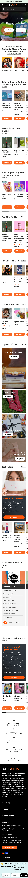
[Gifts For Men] (7, 62)
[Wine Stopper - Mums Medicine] (7, 527)
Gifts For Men (7, 70)
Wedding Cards (8, 600)
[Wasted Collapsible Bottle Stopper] (7, 142)
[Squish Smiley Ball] (7, 186)
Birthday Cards (8, 594)
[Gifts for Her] (19, 62)
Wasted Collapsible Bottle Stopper (7, 152)
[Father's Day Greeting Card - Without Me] (7, 95)
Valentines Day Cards (10, 610)
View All (23, 344)
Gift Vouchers (14, 517)
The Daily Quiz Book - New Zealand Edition (19, 280)
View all (4, 87)
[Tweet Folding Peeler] (19, 142)
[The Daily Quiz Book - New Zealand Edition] (19, 270)
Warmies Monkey (5, 323)
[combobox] (14, 9)
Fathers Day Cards (9, 607)
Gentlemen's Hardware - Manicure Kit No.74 (18, 107)
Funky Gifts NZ (8, 857)
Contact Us (14, 677)
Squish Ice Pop (19, 322)
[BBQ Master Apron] (7, 270)
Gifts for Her (19, 70)
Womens (6, 32)
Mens (16, 32)
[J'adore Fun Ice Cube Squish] (19, 186)
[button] (25, 5)
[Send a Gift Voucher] (14, 483)
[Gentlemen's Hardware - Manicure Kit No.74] (19, 95)
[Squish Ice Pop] (19, 313)
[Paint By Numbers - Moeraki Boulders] (19, 527)
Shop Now (14, 357)
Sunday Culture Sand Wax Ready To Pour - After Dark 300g (19, 238)
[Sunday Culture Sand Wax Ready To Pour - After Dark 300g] (19, 226)
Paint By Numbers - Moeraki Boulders (17, 539)
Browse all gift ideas (14, 54)
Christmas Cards (9, 614)
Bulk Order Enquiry (9, 847)
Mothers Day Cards (9, 604)
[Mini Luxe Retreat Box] (19, 688)
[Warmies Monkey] (7, 313)
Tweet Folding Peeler (19, 151)
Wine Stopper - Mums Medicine (7, 537)
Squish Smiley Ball (6, 195)
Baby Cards (7, 597)
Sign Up (24, 875)
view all (4, 567)
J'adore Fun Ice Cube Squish (19, 195)
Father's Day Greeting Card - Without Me (6, 106)
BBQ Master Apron (6, 279)
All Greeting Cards (9, 591)
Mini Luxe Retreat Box (18, 697)
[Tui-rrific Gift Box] (7, 688)
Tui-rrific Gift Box (6, 697)
